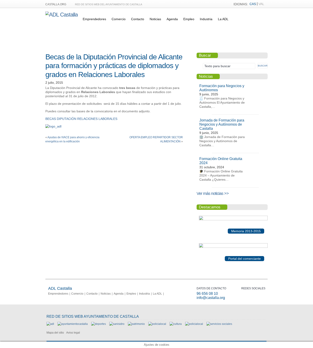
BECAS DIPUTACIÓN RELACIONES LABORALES (81, 119)
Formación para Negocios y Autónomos (221, 88)
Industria (206, 19)
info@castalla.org (211, 298)
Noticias (155, 19)
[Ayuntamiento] (73, 324)
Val (261, 4)
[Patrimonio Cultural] (136, 324)
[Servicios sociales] (219, 324)
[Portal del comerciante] (233, 247)
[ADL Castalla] (61, 14)
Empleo (188, 19)
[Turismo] (194, 324)
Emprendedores (94, 19)
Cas (253, 4)
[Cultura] (176, 324)
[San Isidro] (116, 324)
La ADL (223, 19)
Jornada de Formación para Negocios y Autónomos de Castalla (221, 124)
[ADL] (50, 324)
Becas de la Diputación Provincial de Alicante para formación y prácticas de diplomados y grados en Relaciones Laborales (113, 66)
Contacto (137, 19)
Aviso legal (73, 332)
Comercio (119, 19)
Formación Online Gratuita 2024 (220, 161)
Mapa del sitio (55, 332)
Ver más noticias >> (213, 193)
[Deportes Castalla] (98, 324)
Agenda (172, 19)
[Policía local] (157, 324)
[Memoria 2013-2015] (233, 219)
